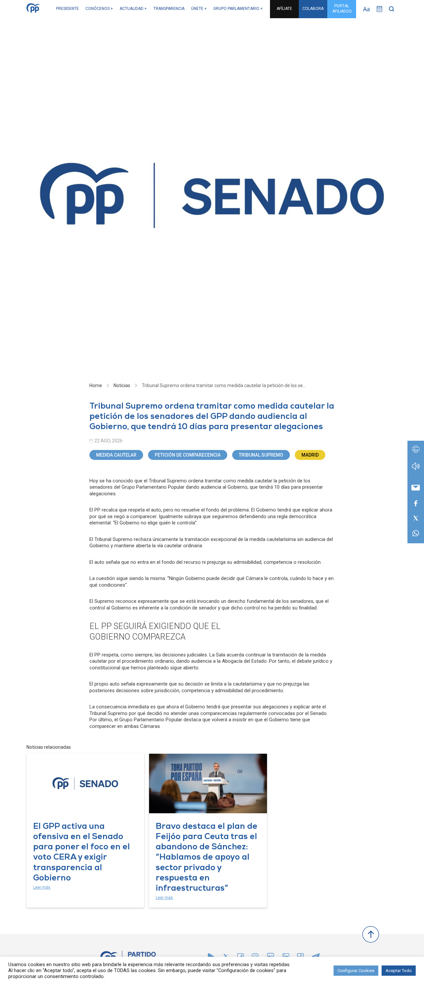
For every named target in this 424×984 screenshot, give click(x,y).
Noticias (122, 385)
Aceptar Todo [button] (399, 970)
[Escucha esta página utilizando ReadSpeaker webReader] (416, 469)
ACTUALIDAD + (133, 8)
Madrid (310, 455)
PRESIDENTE (67, 8)
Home (95, 385)
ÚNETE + (199, 8)
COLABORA (313, 8)
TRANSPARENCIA (169, 8)
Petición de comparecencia (188, 455)
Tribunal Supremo (261, 455)
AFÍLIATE (284, 8)
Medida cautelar (116, 455)
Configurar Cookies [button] (356, 970)
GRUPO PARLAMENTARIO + (238, 8)
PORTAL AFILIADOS (341, 9)
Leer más (41, 887)
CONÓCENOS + (99, 8)
